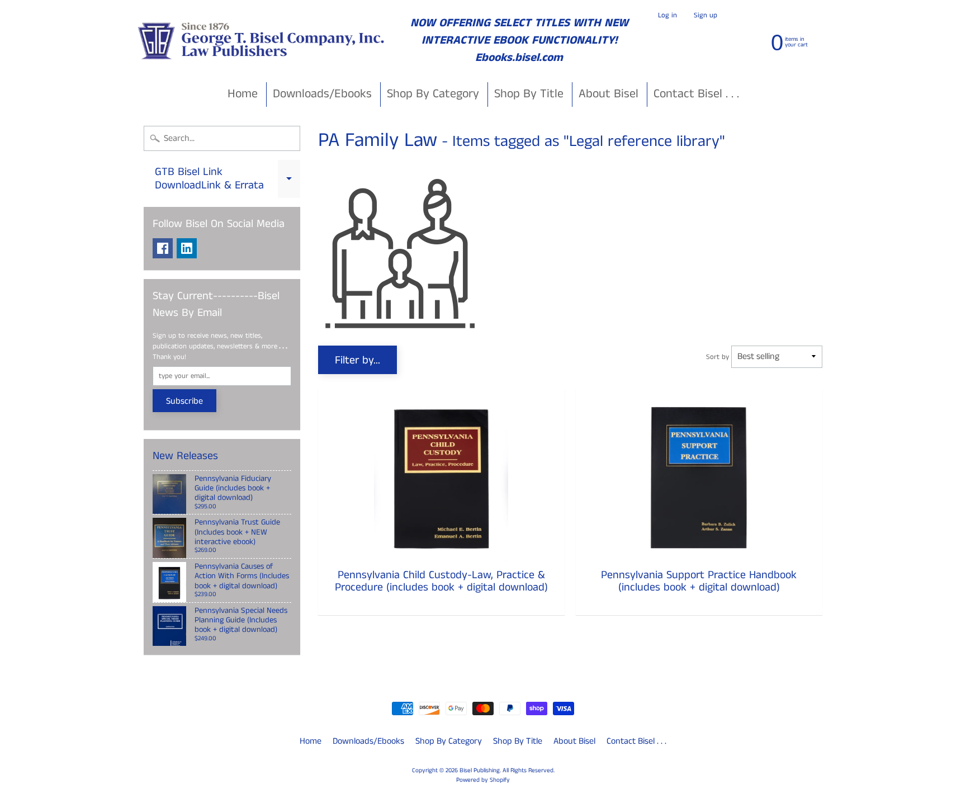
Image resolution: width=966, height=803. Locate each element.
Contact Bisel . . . (696, 93)
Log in (667, 15)
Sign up (705, 15)
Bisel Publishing (480, 770)
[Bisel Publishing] (262, 40)
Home (243, 93)
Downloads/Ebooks (322, 93)
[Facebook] (163, 248)
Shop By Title (529, 93)
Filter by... (357, 360)
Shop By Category (433, 93)
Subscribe (184, 401)
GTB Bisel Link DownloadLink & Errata (227, 179)
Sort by (717, 357)
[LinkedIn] (187, 248)
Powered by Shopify (483, 780)
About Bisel (608, 93)
